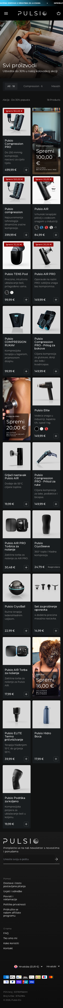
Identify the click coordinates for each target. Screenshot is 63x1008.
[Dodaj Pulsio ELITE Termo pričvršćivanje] (26, 759)
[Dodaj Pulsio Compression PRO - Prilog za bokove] (56, 371)
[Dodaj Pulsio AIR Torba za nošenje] (26, 694)
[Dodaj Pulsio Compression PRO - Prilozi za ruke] (56, 504)
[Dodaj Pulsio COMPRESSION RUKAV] (26, 371)
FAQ (6, 933)
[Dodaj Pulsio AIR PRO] (56, 299)
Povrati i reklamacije (10, 898)
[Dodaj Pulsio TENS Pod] (26, 299)
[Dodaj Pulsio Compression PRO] (26, 170)
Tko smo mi (10, 938)
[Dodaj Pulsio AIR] (56, 235)
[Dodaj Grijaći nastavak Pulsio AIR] (26, 504)
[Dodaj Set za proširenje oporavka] (56, 630)
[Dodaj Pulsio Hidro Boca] (56, 759)
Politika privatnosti (14, 904)
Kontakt (8, 948)
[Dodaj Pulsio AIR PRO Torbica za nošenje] (26, 567)
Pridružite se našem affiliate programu (12, 912)
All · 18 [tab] (11, 86)
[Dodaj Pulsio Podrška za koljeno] (26, 824)
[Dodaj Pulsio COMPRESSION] (26, 235)
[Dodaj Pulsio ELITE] (56, 436)
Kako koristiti (11, 943)
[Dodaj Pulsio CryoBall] (26, 630)
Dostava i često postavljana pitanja (14, 885)
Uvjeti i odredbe (12, 891)
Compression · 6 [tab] (33, 86)
